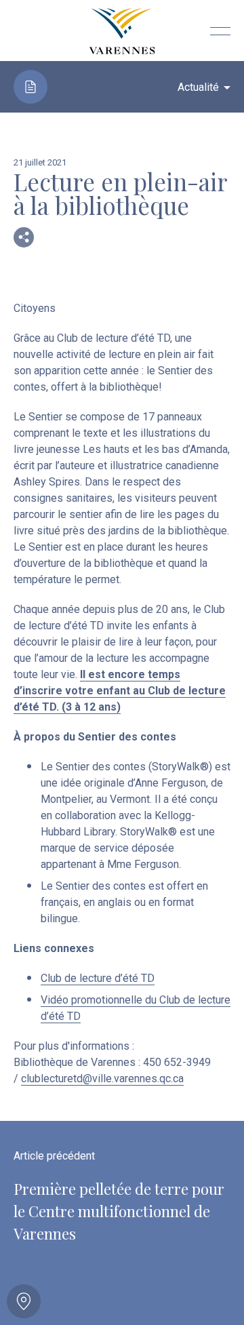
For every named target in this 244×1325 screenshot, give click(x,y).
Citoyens (35, 308)
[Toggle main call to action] (24, 1301)
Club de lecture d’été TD (98, 978)
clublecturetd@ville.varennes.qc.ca (102, 1078)
